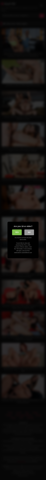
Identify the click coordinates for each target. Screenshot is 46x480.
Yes (17, 232)
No (29, 232)
